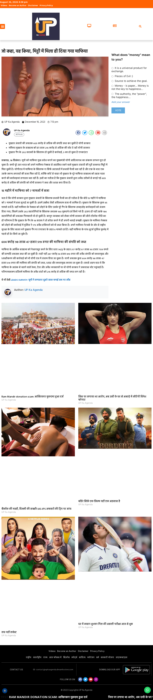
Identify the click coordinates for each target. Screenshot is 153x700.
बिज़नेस (66, 657)
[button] (2, 26)
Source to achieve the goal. (130, 80)
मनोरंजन (90, 657)
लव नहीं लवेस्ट (9, 632)
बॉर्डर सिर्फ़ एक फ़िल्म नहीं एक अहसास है (99, 501)
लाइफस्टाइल (121, 657)
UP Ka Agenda (34, 290)
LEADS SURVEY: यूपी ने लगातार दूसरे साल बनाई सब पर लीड (41, 280)
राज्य (45, 657)
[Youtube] (90, 679)
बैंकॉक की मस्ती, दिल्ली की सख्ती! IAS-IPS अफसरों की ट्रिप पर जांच (36, 509)
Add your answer (120, 102)
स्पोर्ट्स (74, 657)
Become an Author (17, 5)
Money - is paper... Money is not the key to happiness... (130, 87)
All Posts (19, 134)
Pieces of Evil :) (123, 76)
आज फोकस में (55, 657)
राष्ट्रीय (28, 657)
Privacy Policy (46, 5)
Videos (4, 5)
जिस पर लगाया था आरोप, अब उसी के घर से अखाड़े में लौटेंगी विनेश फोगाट (112, 398)
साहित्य (82, 657)
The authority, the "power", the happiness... (129, 95)
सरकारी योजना (107, 657)
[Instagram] (96, 679)
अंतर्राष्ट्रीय (37, 657)
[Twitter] (85, 679)
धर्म (97, 657)
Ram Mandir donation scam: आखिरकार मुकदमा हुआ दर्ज (32, 397)
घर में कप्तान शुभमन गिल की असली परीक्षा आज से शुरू (105, 624)
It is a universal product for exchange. (129, 69)
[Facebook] (80, 679)
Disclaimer (33, 5)
